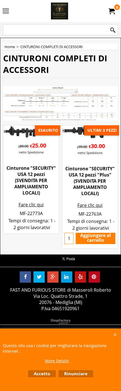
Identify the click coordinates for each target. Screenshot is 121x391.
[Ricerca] (112, 30)
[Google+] (53, 277)
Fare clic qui (31, 205)
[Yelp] (80, 277)
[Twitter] (39, 277)
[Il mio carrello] (111, 11)
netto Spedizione (31, 152)
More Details (57, 360)
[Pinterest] (94, 277)
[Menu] (6, 11)
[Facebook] (25, 277)
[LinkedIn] (66, 277)
